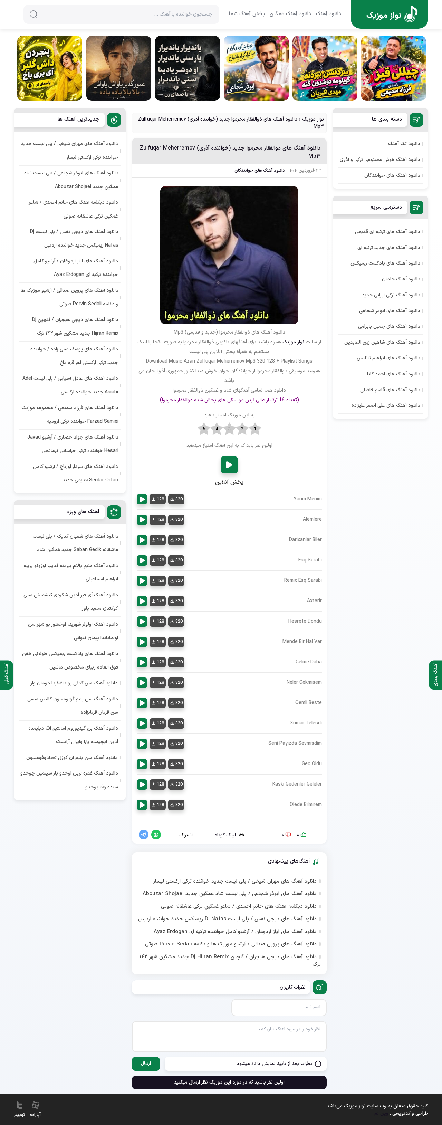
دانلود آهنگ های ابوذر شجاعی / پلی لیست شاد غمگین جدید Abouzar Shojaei (230, 894)
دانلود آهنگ (328, 14)
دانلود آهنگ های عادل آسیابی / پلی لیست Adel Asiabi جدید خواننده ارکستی (70, 385)
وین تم (381, 1113)
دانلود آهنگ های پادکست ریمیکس (385, 263)
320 (179, 499)
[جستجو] (33, 14)
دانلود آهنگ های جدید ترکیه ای (388, 247)
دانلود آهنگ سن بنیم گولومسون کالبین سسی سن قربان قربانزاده (72, 705)
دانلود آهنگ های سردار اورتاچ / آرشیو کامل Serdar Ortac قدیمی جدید (75, 473)
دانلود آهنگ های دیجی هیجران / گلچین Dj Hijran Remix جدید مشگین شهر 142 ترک (230, 961)
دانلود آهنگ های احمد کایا (393, 374)
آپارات (35, 1114)
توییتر (19, 1114)
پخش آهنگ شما (247, 14)
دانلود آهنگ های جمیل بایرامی (389, 326)
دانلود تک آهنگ (404, 143)
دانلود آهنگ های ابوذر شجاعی (389, 311)
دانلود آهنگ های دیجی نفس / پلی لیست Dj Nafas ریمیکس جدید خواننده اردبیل (227, 919)
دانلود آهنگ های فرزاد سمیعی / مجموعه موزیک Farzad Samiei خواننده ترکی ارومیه (69, 414)
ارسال (146, 1063)
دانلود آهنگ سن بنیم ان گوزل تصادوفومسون (72, 757)
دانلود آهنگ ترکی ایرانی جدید (391, 295)
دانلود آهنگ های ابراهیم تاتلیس (388, 358)
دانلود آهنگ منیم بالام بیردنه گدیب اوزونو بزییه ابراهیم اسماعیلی (70, 572)
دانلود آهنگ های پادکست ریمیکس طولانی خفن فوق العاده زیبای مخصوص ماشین (70, 660)
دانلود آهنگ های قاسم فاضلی (390, 390)
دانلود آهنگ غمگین (290, 14)
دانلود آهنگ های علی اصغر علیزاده (386, 405)
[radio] (255, 429)
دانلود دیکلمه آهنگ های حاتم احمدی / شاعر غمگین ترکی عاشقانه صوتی (239, 907)
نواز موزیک (313, 119)
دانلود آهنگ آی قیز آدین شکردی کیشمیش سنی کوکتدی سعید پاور (70, 602)
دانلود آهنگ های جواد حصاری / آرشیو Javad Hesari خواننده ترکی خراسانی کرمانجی (72, 444)
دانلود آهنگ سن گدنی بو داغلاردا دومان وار (74, 683)
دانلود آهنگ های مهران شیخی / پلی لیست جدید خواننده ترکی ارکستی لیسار (235, 881)
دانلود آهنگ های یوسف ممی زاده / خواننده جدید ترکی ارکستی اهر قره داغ (74, 356)
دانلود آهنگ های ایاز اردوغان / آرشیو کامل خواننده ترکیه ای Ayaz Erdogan (235, 932)
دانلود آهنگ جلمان (401, 279)
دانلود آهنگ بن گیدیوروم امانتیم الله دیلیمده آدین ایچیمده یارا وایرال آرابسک (73, 735)
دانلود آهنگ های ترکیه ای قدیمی (387, 231)
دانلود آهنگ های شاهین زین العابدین (382, 342)
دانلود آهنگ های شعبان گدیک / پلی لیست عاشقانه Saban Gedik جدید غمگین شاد (75, 543)
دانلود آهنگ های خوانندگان (259, 170)
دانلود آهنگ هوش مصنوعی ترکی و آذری (380, 159)
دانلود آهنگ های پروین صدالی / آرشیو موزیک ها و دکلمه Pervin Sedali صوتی (231, 944)
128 (160, 499)
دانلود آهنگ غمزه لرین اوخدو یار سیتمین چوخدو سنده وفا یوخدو (69, 780)
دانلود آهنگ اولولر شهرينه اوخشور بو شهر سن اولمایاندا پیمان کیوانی (73, 631)
